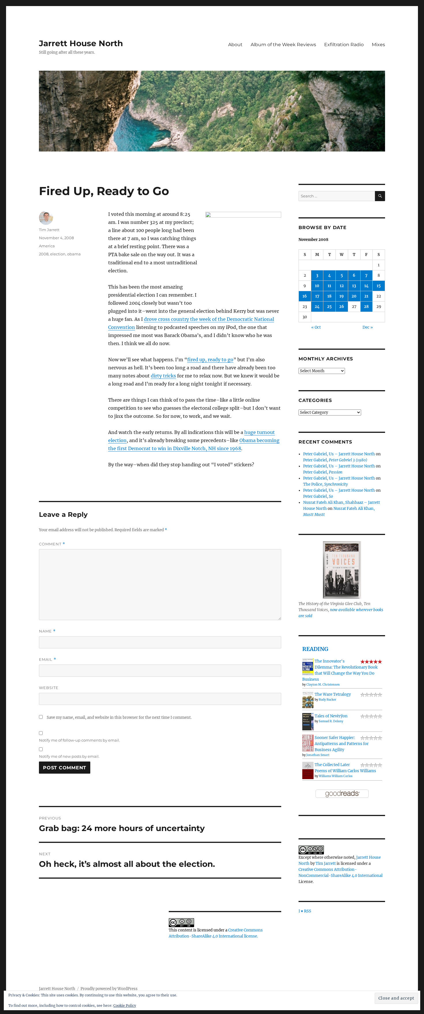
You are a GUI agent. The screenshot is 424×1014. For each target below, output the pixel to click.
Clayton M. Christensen (323, 684)
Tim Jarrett (49, 229)
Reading (315, 649)
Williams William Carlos (335, 776)
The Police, (325, 484)
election (57, 254)
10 (317, 285)
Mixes (378, 44)
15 (379, 285)
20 (354, 296)
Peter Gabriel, (335, 460)
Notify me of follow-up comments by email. (79, 740)
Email (47, 659)
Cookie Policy (124, 1005)
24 (317, 306)
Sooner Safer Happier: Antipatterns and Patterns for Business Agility (342, 743)
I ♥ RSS (305, 911)
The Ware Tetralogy (333, 694)
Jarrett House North (81, 43)
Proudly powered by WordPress (109, 988)
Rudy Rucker (327, 699)
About (235, 44)
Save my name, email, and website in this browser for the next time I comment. (119, 717)
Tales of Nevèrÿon (331, 716)
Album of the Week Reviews (283, 44)
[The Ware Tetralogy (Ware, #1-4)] (308, 699)
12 (342, 285)
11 (329, 285)
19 (341, 296)
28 (366, 306)
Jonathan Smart (317, 755)
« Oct (316, 327)
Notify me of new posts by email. (69, 756)
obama (74, 254)
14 (366, 285)
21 (366, 296)
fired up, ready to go (210, 359)
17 (317, 296)
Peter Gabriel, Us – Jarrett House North (339, 454)
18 (329, 296)
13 (354, 285)
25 (329, 306)
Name (47, 631)
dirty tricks (163, 376)
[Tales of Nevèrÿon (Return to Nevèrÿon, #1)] (308, 721)
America (47, 246)
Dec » (368, 327)
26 (341, 306)
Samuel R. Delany (331, 721)
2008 (43, 254)
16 (305, 296)
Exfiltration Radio (344, 44)
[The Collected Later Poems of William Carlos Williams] (308, 770)
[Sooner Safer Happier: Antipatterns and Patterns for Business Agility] (308, 742)
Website (49, 687)
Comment (52, 544)
